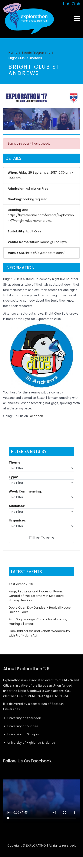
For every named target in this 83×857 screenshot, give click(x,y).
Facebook (36, 416)
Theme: (15, 462)
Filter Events (41, 537)
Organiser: (17, 520)
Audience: (17, 506)
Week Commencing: (25, 491)
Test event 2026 (21, 584)
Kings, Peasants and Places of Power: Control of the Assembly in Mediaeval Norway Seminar (36, 595)
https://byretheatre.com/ (45, 253)
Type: (13, 477)
